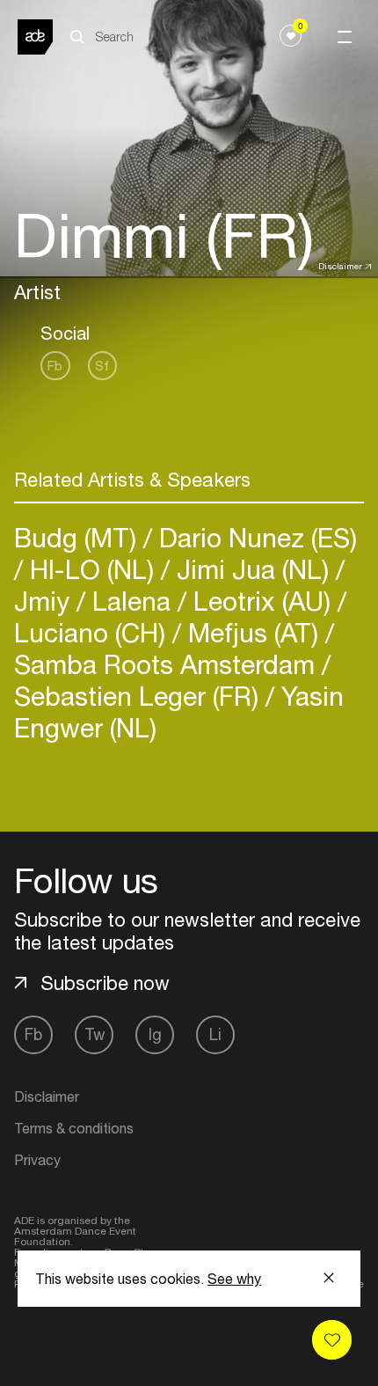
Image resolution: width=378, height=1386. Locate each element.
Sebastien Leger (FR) (139, 695)
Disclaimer (340, 265)
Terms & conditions (74, 1128)
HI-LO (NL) (92, 569)
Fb (54, 365)
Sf (102, 365)
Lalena (131, 600)
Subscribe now (105, 983)
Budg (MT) (78, 537)
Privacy (37, 1160)
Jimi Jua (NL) (253, 569)
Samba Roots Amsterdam (168, 664)
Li (215, 1034)
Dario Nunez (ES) (254, 537)
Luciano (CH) (93, 632)
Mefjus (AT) (253, 632)
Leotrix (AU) (262, 600)
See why (234, 1279)
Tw (94, 1034)
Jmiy (45, 600)
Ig (155, 1034)
